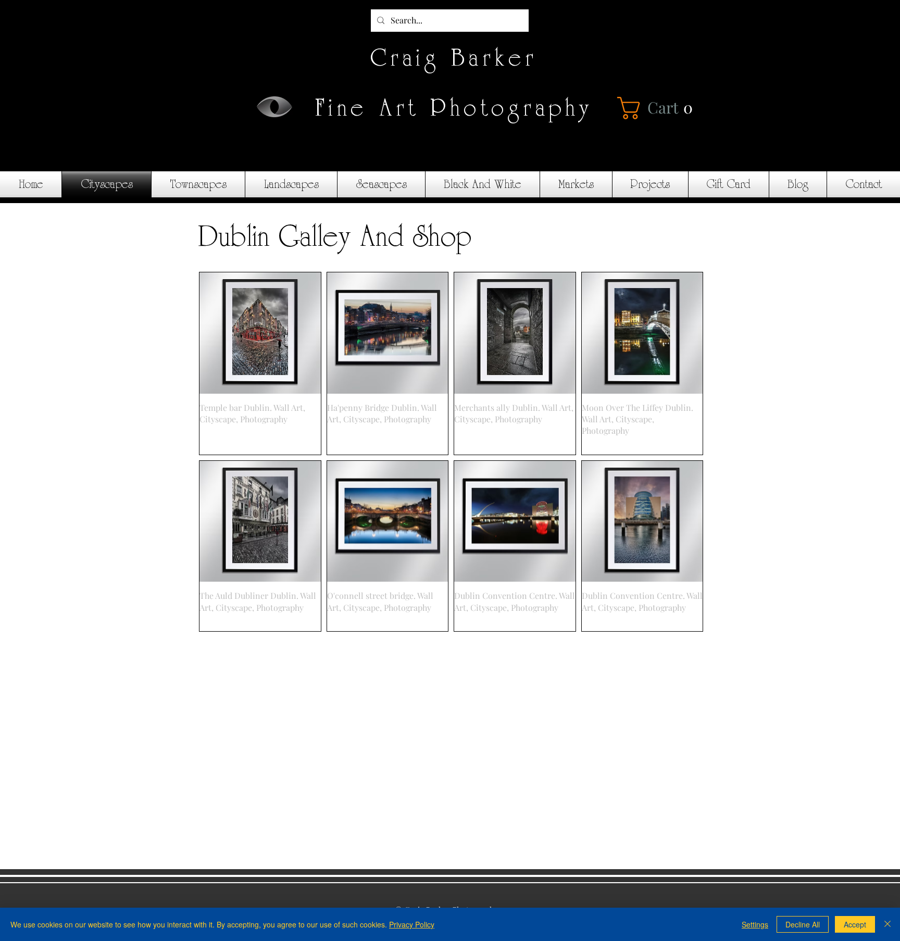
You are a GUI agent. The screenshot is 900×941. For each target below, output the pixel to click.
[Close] (887, 924)
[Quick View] (260, 333)
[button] (658, 108)
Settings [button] (755, 924)
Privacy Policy (411, 924)
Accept (855, 924)
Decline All (802, 924)
